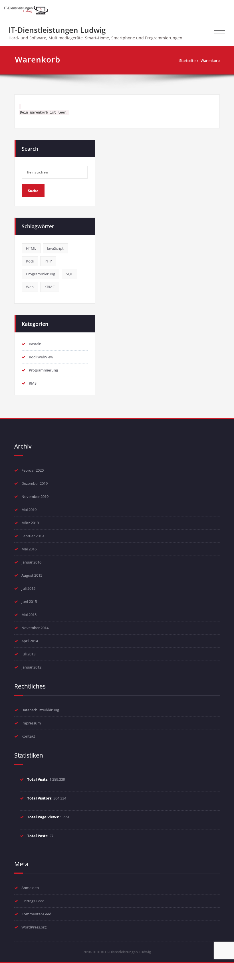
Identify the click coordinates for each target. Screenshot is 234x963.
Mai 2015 (29, 614)
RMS (33, 383)
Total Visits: (38, 779)
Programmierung (40, 273)
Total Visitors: (40, 798)
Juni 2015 (29, 601)
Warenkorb (210, 60)
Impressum (31, 723)
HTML (31, 248)
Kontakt (28, 736)
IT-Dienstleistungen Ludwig (57, 30)
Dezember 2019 (34, 483)
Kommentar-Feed (36, 913)
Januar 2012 (31, 667)
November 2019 (35, 496)
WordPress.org (34, 927)
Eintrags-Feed (33, 900)
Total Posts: (38, 835)
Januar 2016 (31, 562)
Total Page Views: (43, 816)
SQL (69, 273)
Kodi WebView (41, 357)
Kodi (30, 261)
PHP (48, 261)
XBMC (50, 286)
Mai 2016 (29, 549)
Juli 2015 (28, 588)
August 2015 (31, 575)
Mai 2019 (29, 509)
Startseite (187, 60)
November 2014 (35, 627)
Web (30, 286)
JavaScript (55, 248)
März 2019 (30, 522)
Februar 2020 (32, 470)
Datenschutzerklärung (40, 709)
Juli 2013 (28, 654)
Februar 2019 (32, 535)
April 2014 (29, 640)
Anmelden (30, 887)
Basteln (35, 343)
